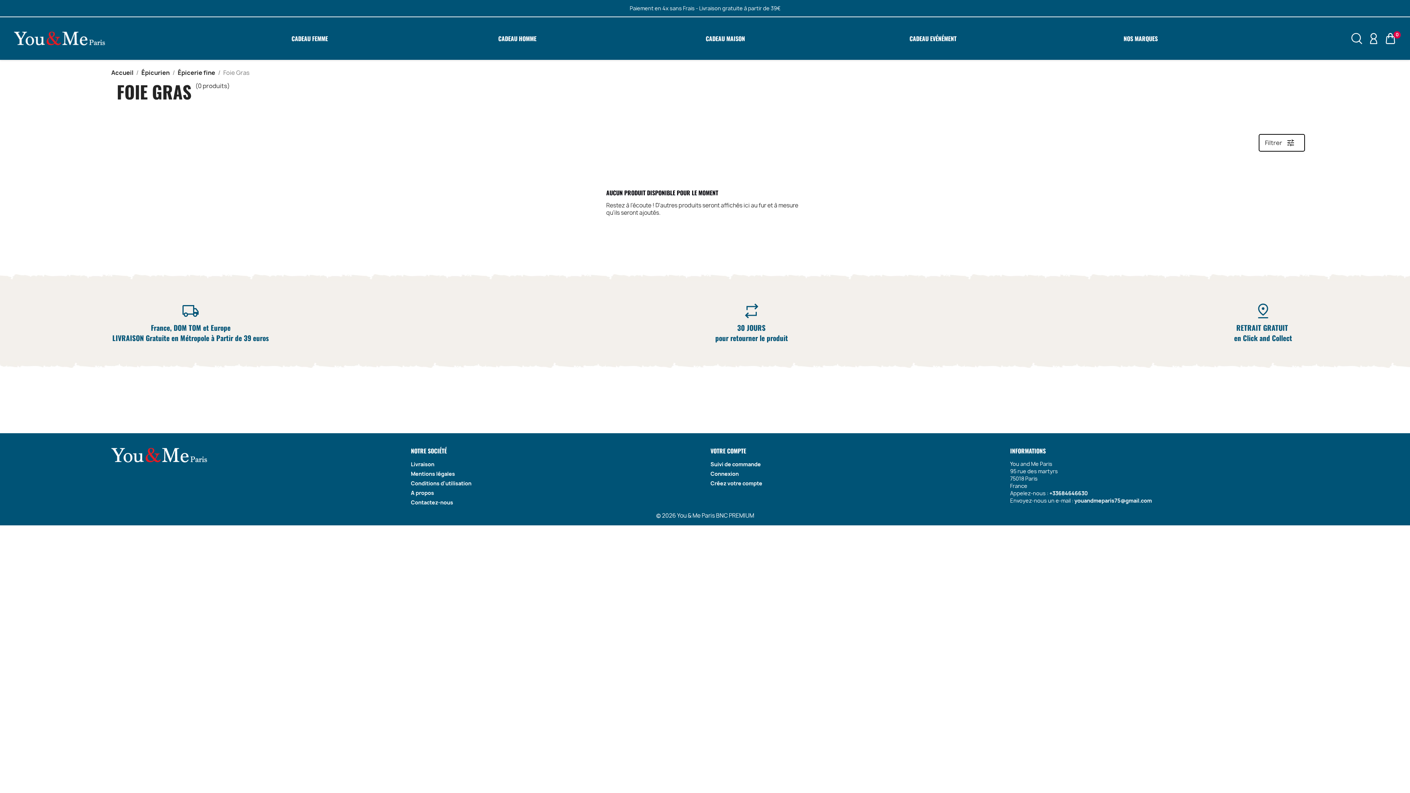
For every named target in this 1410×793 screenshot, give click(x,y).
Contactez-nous (432, 502)
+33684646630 (1068, 493)
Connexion (725, 473)
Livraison (422, 464)
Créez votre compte (736, 483)
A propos (422, 492)
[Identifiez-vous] (1373, 38)
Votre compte (728, 450)
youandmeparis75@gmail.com (1113, 500)
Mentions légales (433, 473)
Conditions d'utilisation (441, 483)
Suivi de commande (736, 464)
